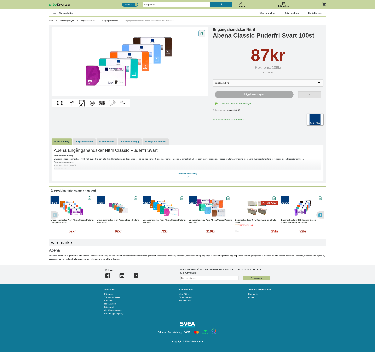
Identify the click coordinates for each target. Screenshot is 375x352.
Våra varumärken (112, 297)
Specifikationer (85, 141)
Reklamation (110, 304)
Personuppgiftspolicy (113, 313)
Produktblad (107, 141)
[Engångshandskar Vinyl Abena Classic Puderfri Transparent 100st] (72, 207)
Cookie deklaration (113, 310)
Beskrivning (62, 141)
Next (320, 215)
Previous (55, 215)
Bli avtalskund (185, 297)
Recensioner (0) (130, 141)
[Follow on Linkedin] (136, 277)
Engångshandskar (110, 21)
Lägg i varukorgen (254, 94)
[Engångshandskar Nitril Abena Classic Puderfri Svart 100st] (130, 62)
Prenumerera (256, 278)
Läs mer (72, 213)
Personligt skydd (67, 21)
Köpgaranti (109, 307)
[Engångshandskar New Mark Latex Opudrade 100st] (256, 207)
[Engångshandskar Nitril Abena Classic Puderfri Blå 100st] (164, 207)
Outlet (251, 297)
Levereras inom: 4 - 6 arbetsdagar (236, 103)
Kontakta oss (185, 300)
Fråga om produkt (156, 141)
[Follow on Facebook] (107, 277)
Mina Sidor (184, 294)
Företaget (108, 294)
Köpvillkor (108, 300)
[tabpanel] (130, 62)
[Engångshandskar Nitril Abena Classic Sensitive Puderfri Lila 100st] (302, 207)
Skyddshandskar (88, 21)
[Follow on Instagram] (122, 277)
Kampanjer (253, 294)
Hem (51, 21)
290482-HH (232, 110)
